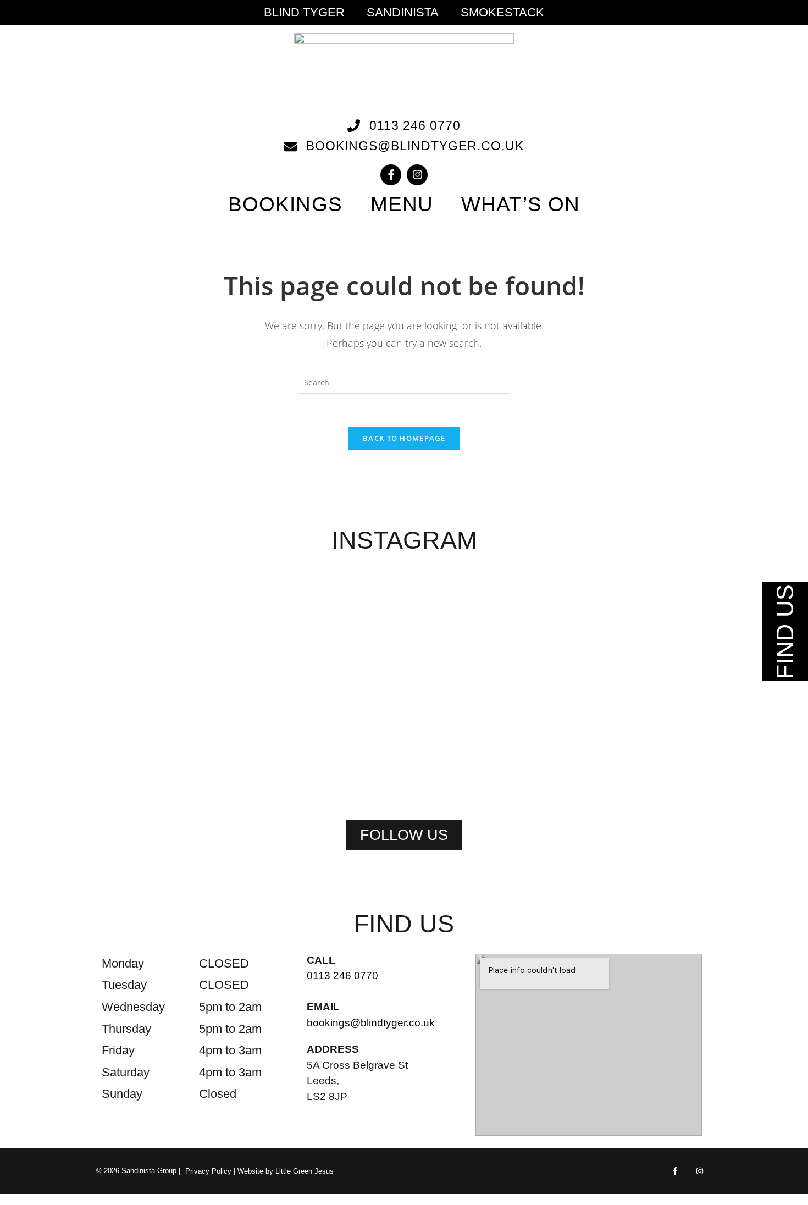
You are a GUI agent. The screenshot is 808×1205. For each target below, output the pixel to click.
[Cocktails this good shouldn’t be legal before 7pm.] (526, 645)
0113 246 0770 (342, 975)
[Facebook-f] (390, 174)
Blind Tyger (304, 12)
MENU (401, 204)
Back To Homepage (404, 438)
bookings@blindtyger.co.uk (371, 1023)
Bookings (285, 204)
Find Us (785, 631)
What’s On (520, 204)
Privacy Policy (208, 1171)
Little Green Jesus (304, 1171)
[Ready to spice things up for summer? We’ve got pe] (160, 624)
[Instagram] (417, 174)
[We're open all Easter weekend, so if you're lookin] (404, 686)
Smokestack (502, 12)
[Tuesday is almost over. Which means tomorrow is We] (648, 631)
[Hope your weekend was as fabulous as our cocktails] (282, 638)
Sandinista (403, 12)
